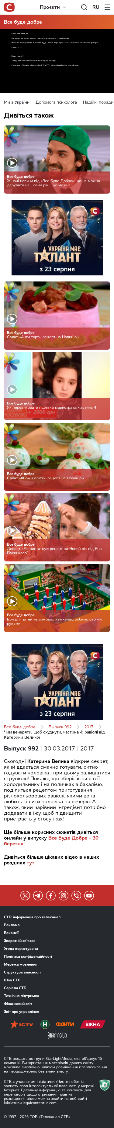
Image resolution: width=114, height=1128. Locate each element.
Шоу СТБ (12, 980)
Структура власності (22, 972)
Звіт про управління (21, 1012)
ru (95, 7)
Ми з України (16, 102)
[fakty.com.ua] (65, 1025)
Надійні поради (98, 102)
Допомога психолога (56, 102)
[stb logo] (9, 7)
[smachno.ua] (57, 1035)
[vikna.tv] (93, 1025)
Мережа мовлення (20, 964)
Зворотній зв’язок (20, 941)
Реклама (12, 925)
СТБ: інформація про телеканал (32, 917)
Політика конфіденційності (28, 956)
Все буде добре (23, 22)
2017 (89, 727)
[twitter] (25, 895)
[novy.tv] (45, 1025)
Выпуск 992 (60, 727)
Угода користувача (21, 949)
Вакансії (11, 933)
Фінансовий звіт (18, 1004)
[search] (84, 7)
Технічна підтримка (21, 996)
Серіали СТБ (15, 988)
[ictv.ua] (21, 1025)
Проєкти (50, 7)
